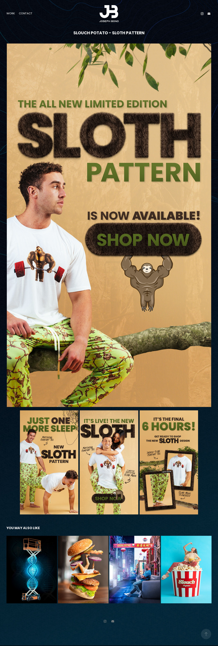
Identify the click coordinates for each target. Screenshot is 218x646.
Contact (25, 13)
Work (10, 13)
